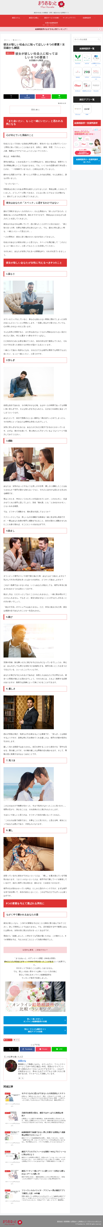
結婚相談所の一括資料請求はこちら (87, 160)
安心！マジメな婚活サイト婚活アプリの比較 (35, 1030)
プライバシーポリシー (94, 1221)
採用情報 (67, 1221)
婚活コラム (9, 1040)
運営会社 (60, 1221)
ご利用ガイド (82, 1221)
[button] (99, 39)
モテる (17, 1040)
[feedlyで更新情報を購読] (19, 1078)
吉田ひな (22, 1061)
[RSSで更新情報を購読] (22, 1078)
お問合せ (73, 1221)
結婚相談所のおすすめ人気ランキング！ (51, 29)
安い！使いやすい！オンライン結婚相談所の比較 (35, 1020)
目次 (33, 110)
